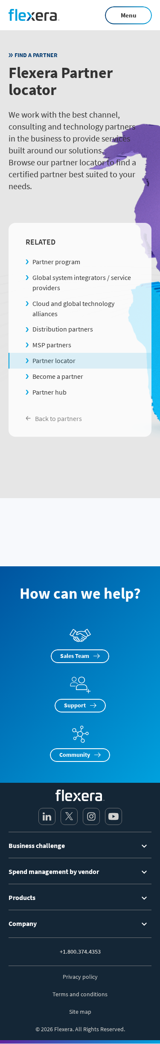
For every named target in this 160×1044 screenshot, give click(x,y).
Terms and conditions (80, 994)
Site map (80, 1011)
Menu (129, 15)
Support (75, 705)
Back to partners (58, 418)
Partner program (56, 261)
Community (74, 754)
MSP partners (51, 344)
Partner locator (54, 360)
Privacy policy (80, 977)
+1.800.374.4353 (80, 951)
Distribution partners (62, 329)
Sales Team (74, 656)
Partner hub (49, 392)
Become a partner (57, 376)
